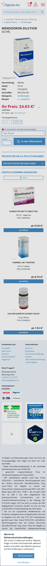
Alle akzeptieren (25, 555)
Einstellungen (23, 562)
